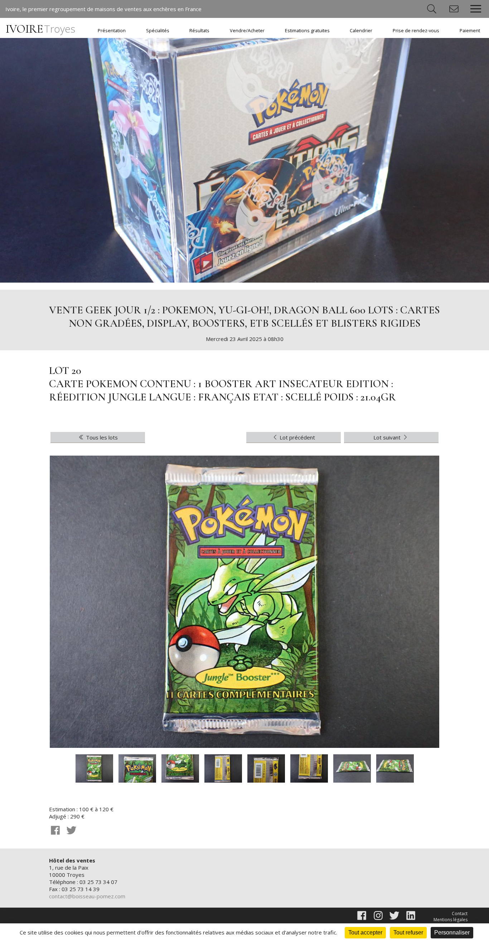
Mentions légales (451, 920)
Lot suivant (387, 437)
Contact (460, 913)
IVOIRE (40, 29)
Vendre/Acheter (247, 31)
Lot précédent (296, 437)
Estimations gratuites (307, 31)
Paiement (470, 31)
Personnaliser (452, 932)
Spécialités (157, 31)
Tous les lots (101, 437)
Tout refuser (408, 932)
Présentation (112, 31)
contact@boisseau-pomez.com (87, 896)
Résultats (199, 31)
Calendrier (361, 31)
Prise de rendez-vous (416, 31)
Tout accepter (365, 932)
